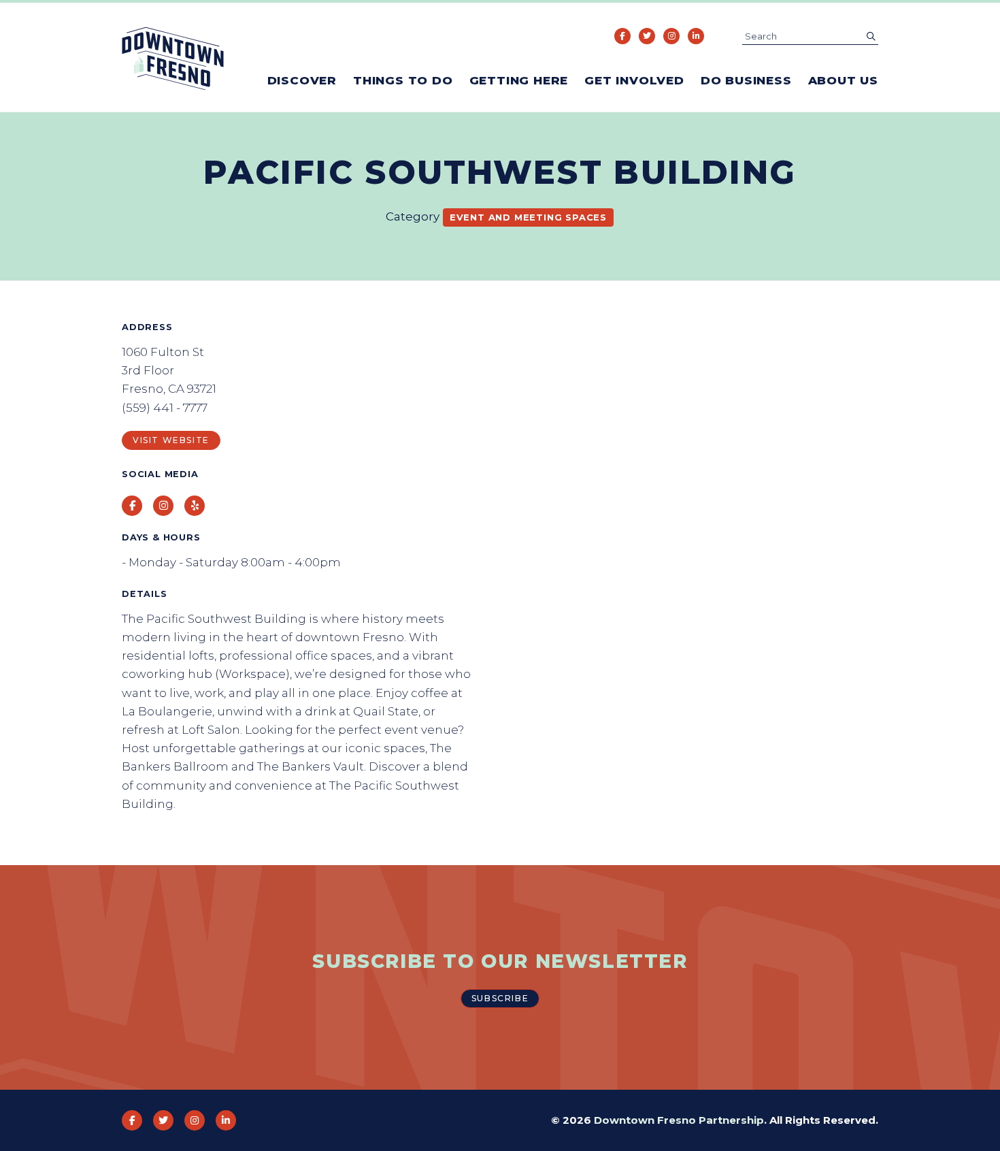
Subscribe (500, 998)
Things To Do (403, 80)
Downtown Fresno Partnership (679, 1120)
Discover (302, 80)
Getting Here (519, 80)
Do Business (746, 80)
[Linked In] (696, 36)
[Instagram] (671, 36)
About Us (843, 80)
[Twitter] (647, 36)
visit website (171, 440)
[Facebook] (622, 36)
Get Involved (634, 80)
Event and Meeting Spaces (528, 217)
